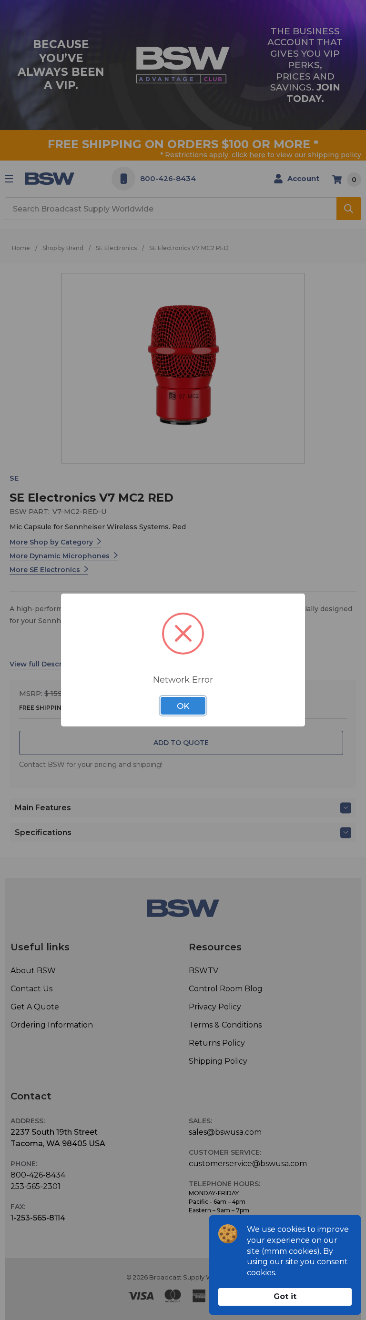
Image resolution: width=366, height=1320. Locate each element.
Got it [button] (285, 1296)
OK (183, 706)
